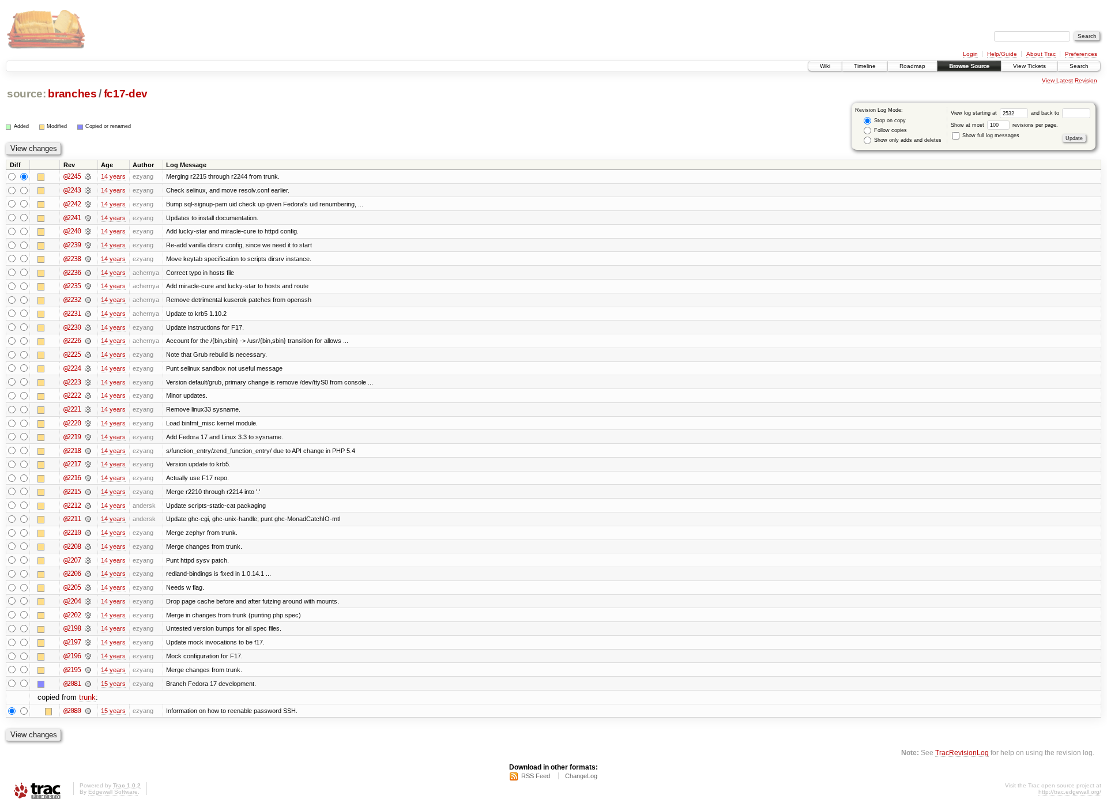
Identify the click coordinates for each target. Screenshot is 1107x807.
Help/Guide (1002, 54)
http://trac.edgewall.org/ (1069, 792)
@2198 (72, 628)
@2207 (72, 560)
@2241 (72, 218)
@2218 (72, 451)
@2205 (72, 587)
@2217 (72, 464)
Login (970, 54)
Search (1079, 66)
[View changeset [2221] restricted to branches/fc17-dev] (88, 409)
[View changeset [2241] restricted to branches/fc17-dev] (88, 218)
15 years (113, 683)
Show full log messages (990, 135)
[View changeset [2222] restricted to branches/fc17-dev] (88, 395)
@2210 (72, 533)
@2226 (72, 341)
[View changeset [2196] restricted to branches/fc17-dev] (88, 656)
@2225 (72, 354)
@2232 (72, 300)
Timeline (865, 66)
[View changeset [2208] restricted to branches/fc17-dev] (88, 546)
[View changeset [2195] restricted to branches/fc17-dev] (88, 670)
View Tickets (1029, 66)
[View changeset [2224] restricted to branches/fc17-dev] (88, 368)
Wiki (825, 66)
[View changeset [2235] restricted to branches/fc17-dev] (88, 286)
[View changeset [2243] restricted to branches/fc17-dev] (88, 190)
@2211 (72, 519)
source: (26, 94)
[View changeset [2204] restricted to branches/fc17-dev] (88, 601)
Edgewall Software (113, 792)
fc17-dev (126, 94)
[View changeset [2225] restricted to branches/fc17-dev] (88, 354)
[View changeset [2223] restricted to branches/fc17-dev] (88, 382)
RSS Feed (535, 775)
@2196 (72, 656)
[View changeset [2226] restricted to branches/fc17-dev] (88, 341)
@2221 (72, 409)
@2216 (72, 478)
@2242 (72, 204)
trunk (87, 697)
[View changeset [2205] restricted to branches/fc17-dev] (88, 587)
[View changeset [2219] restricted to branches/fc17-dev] (88, 437)
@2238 (72, 259)
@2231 (72, 314)
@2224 (72, 368)
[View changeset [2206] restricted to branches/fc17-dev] (88, 574)
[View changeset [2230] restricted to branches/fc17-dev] (88, 327)
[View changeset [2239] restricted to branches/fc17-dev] (88, 245)
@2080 (72, 711)
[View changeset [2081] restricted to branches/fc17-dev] (88, 684)
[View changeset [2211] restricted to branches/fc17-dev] (88, 519)
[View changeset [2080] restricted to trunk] (88, 711)
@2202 (72, 615)
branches (72, 94)
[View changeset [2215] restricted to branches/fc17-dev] (88, 492)
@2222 (72, 395)
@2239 (72, 245)
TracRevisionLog (962, 752)
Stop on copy (889, 120)
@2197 (72, 642)
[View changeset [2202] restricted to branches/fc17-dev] (88, 615)
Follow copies (889, 130)
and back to (1046, 113)
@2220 (72, 423)
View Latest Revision (1069, 80)
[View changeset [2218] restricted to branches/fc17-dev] (88, 451)
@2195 (72, 670)
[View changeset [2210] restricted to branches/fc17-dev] (88, 533)
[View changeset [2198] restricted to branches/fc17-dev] (88, 628)
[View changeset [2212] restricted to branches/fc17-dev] (88, 505)
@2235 (72, 286)
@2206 (72, 574)
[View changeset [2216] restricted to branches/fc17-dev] (88, 478)
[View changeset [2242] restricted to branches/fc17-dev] (88, 204)
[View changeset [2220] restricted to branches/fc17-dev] (88, 423)
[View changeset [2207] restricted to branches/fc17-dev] (88, 560)
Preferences (1081, 54)
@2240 (72, 231)
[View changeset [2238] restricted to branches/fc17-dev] (88, 259)
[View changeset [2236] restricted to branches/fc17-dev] (88, 273)
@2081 (72, 684)
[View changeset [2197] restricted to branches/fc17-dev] (88, 642)
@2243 (72, 190)
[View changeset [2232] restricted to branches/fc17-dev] (88, 300)
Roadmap (912, 66)
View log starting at (975, 113)
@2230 (72, 327)
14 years (113, 176)
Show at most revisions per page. (1004, 125)
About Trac (1041, 54)
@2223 (72, 382)
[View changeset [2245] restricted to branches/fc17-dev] (88, 176)
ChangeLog (581, 775)
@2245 (72, 176)
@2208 (72, 546)
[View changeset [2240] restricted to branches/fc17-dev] (88, 231)
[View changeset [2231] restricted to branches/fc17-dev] (88, 314)
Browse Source (969, 66)
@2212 (72, 505)
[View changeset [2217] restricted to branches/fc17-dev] (88, 464)
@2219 (72, 437)
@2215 (72, 492)
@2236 (72, 273)
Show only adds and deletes (907, 140)
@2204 (72, 601)
